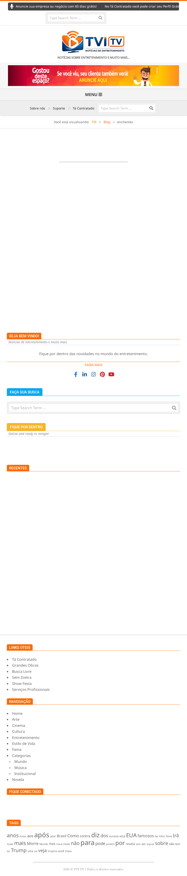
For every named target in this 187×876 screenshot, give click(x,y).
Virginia (52, 851)
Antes (23, 836)
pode (100, 843)
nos (52, 843)
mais (20, 843)
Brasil (61, 835)
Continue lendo (93, 309)
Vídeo (68, 851)
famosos (146, 835)
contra (85, 836)
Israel (10, 844)
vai (35, 851)
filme (169, 836)
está (122, 836)
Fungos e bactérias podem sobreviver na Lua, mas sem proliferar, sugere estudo (97, 592)
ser (144, 844)
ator (53, 836)
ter (8, 851)
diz (95, 835)
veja (42, 850)
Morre (33, 843)
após (41, 834)
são (171, 844)
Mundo (67, 272)
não (75, 843)
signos (150, 844)
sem (138, 844)
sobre (161, 843)
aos (30, 835)
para (87, 842)
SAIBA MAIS (94, 365)
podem (110, 844)
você (61, 851)
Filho (162, 836)
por (120, 843)
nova (59, 844)
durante (114, 836)
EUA (131, 835)
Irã (176, 835)
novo (66, 844)
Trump (19, 850)
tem (177, 844)
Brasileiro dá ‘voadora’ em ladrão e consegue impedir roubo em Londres (76, 543)
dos (104, 835)
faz (156, 836)
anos (13, 835)
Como (73, 835)
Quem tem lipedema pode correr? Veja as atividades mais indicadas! (87, 616)
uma (30, 851)
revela (130, 844)
